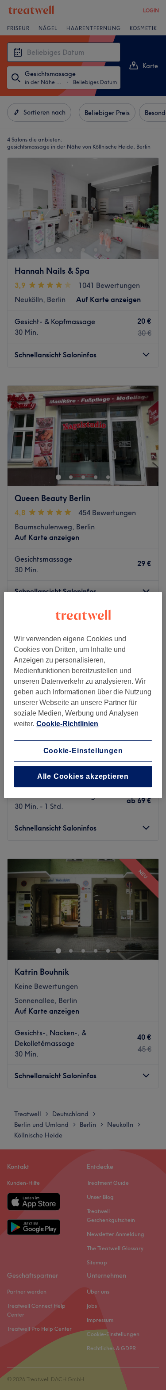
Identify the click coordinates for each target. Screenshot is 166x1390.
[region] (83, 695)
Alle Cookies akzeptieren (83, 776)
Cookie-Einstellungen (83, 750)
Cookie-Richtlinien (67, 724)
